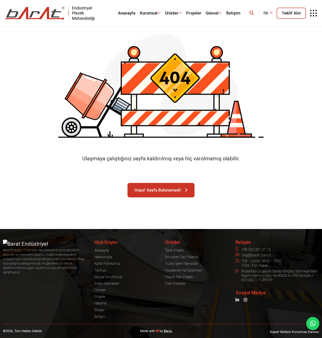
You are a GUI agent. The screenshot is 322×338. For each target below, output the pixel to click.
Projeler (193, 13)
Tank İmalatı (174, 250)
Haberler (100, 303)
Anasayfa (126, 13)
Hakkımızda (103, 257)
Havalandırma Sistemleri (183, 270)
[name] (251, 13)
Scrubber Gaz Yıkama (181, 257)
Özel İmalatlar (175, 283)
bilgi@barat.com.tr (256, 255)
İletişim (233, 13)
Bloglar (99, 310)
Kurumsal (148, 13)
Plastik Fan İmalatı (179, 277)
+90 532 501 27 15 (256, 249)
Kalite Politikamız (107, 263)
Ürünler (172, 13)
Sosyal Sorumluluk (108, 277)
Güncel (212, 13)
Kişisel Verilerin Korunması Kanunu (294, 332)
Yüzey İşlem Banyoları (181, 263)
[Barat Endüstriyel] (34, 13)
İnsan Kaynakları (106, 283)
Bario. (168, 331)
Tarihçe (100, 270)
